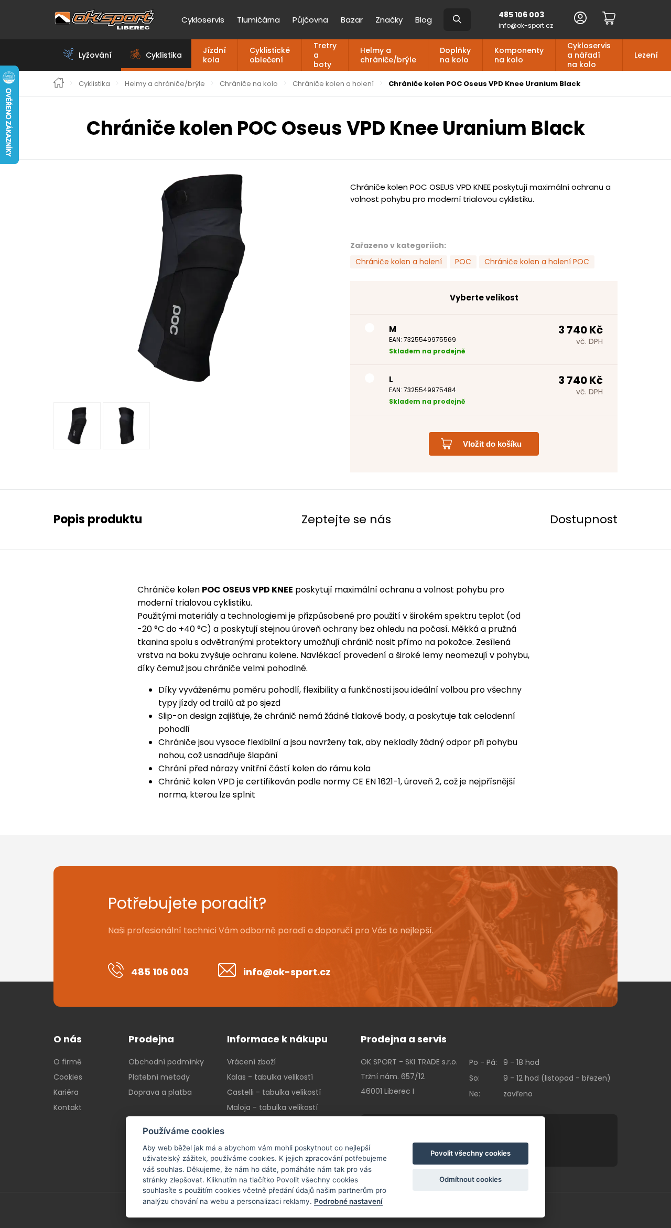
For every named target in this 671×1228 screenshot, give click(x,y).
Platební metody (159, 1077)
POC (463, 261)
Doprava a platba (160, 1092)
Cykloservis (202, 19)
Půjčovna (310, 19)
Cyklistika (94, 84)
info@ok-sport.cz (526, 25)
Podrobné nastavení (348, 1201)
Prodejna (151, 1039)
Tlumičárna (258, 19)
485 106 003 (521, 14)
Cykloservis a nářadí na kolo (589, 55)
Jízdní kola (214, 55)
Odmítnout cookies (470, 1179)
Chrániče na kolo (249, 84)
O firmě (67, 1062)
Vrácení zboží (251, 1062)
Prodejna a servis (404, 1039)
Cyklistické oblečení (270, 55)
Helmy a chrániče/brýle (388, 55)
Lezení (646, 55)
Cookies (67, 1077)
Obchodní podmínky (166, 1062)
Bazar (352, 19)
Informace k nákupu (277, 1039)
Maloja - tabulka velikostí (272, 1107)
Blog (423, 19)
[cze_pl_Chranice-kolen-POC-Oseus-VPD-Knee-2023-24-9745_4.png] (191, 278)
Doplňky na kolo (455, 55)
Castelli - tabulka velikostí (274, 1092)
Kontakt (67, 1107)
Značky (389, 19)
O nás (67, 1039)
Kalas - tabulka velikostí (270, 1077)
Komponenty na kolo (519, 55)
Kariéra (66, 1092)
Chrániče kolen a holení (333, 84)
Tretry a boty (325, 55)
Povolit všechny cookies (470, 1153)
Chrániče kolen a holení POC (536, 261)
